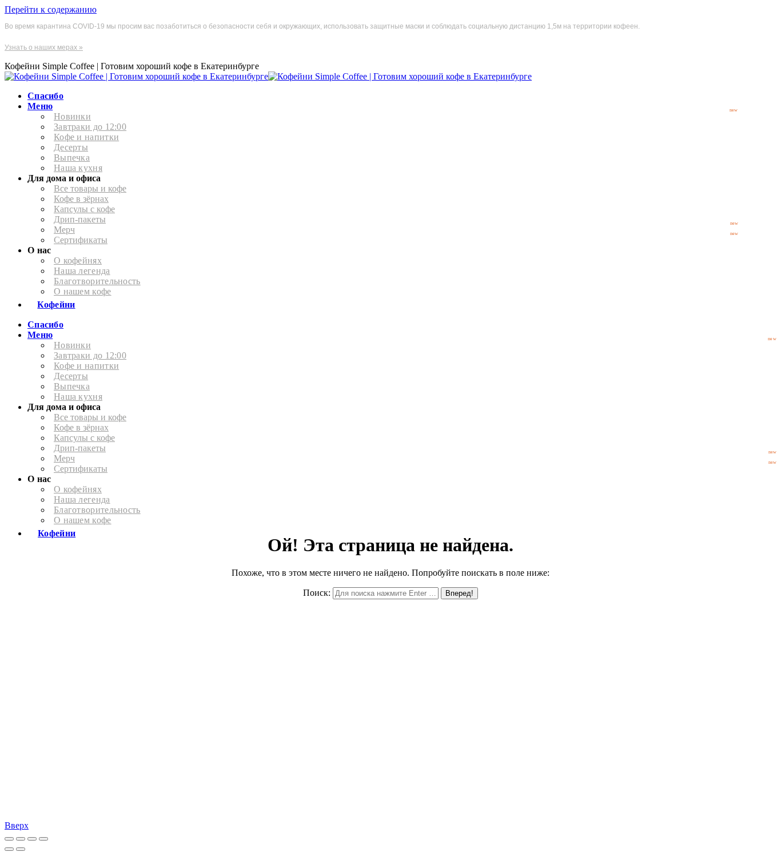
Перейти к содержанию (51, 9)
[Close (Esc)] (9, 839)
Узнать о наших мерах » (44, 47)
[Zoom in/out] (43, 839)
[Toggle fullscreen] (32, 839)
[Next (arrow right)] (20, 849)
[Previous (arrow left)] (9, 849)
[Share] (20, 839)
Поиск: (316, 593)
